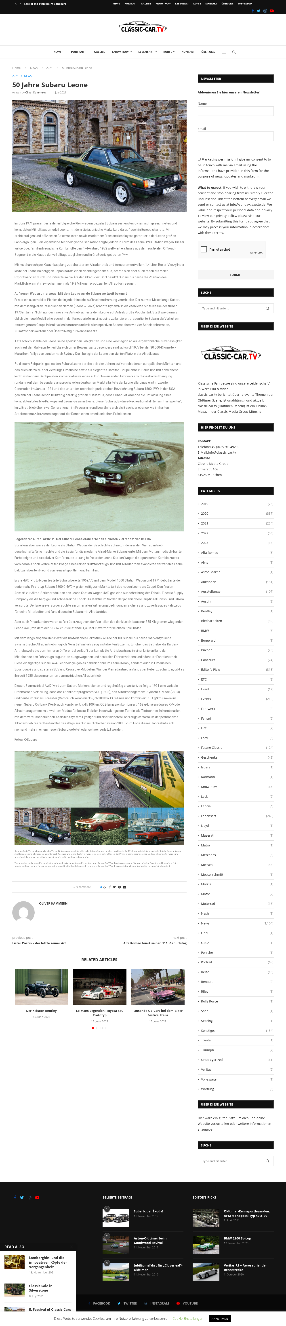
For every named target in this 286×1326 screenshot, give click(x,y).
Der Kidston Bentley (41, 1011)
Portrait (130, 3)
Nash (237, 913)
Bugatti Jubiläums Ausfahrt (42, 4)
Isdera (237, 767)
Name (202, 103)
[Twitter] (259, 10)
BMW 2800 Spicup (237, 1238)
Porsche (237, 952)
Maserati (237, 835)
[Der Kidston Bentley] (41, 987)
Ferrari (237, 718)
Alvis (237, 562)
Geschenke (237, 757)
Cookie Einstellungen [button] (187, 1318)
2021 (49, 68)
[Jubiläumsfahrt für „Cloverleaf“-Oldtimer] (116, 1272)
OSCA (237, 943)
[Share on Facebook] (110, 887)
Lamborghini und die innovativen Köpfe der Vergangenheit (48, 1262)
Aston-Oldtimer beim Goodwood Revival (150, 1240)
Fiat (237, 728)
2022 (237, 533)
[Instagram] (265, 10)
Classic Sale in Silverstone (41, 1288)
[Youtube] (272, 10)
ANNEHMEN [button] (220, 1319)
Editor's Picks (237, 669)
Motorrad (237, 903)
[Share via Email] (124, 887)
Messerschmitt (237, 874)
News (116, 3)
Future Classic (237, 747)
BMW (237, 630)
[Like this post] (104, 887)
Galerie (146, 3)
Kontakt (211, 3)
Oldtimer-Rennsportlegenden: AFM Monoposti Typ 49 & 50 (247, 1213)
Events (237, 699)
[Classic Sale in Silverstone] (14, 1290)
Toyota (237, 1040)
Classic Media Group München (240, 411)
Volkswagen (237, 1079)
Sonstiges (237, 1030)
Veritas (237, 1069)
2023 (237, 543)
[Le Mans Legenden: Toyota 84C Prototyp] (99, 987)
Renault (237, 981)
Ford (237, 738)
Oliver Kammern (35, 92)
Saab (237, 1011)
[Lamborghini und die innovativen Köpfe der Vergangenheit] (14, 1262)
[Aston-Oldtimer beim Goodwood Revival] (116, 1245)
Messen (237, 865)
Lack (237, 796)
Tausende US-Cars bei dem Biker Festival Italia (158, 1013)
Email (202, 129)
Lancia (237, 806)
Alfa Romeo (237, 552)
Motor (237, 894)
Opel (237, 933)
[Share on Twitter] (114, 887)
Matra (237, 845)
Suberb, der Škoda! (148, 1211)
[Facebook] (253, 10)
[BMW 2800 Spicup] (206, 1245)
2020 (237, 513)
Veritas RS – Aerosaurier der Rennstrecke (245, 1267)
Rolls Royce (237, 1001)
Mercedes (237, 855)
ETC (237, 679)
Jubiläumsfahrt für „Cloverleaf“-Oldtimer (158, 1267)
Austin (237, 601)
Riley (237, 991)
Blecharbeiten (237, 621)
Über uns (227, 3)
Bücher (237, 650)
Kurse (197, 3)
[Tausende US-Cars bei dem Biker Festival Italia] (158, 987)
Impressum (245, 3)
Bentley (237, 611)
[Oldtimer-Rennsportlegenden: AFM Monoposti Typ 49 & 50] (206, 1218)
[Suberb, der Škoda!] (116, 1218)
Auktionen (237, 582)
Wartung (237, 1089)
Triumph (237, 1050)
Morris (237, 884)
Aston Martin (237, 572)
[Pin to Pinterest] (119, 887)
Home (16, 68)
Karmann (237, 777)
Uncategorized (237, 1059)
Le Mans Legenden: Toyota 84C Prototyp (99, 1013)
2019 (237, 504)
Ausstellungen (237, 591)
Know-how (163, 3)
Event (237, 689)
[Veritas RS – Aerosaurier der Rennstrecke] (206, 1272)
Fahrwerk (237, 708)
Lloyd (237, 825)
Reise (237, 972)
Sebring (237, 1021)
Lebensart (182, 3)
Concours (237, 660)
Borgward (237, 640)
